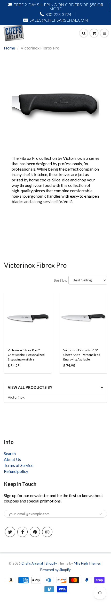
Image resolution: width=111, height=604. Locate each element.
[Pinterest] (35, 532)
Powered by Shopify (55, 570)
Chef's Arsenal (32, 563)
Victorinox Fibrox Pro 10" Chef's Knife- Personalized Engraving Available (81, 354)
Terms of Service (18, 465)
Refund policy (16, 471)
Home (9, 47)
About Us (12, 459)
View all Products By (30, 387)
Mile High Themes (87, 563)
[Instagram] (47, 532)
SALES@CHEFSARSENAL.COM (58, 20)
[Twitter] (10, 532)
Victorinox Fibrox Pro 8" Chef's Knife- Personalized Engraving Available (26, 354)
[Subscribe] (100, 514)
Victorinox (16, 397)
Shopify (51, 563)
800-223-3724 (58, 14)
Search (10, 453)
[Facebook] (22, 532)
